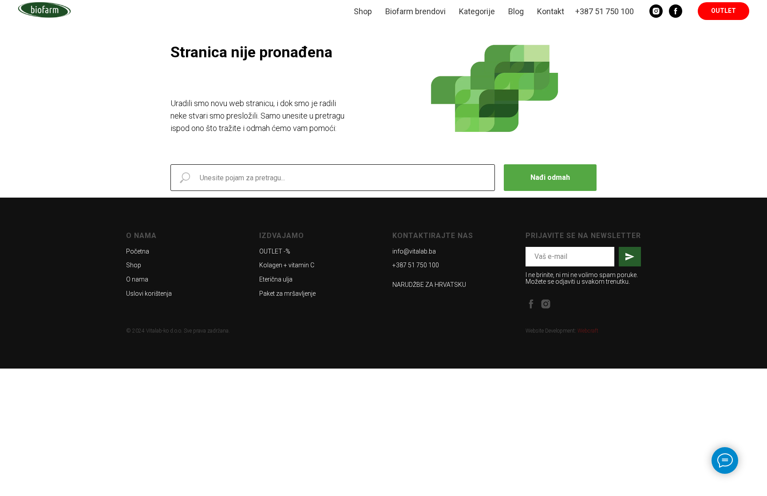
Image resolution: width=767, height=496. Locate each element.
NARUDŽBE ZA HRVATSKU (429, 284)
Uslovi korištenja (149, 293)
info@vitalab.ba (414, 251)
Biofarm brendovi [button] (415, 11)
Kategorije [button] (477, 11)
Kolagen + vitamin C (286, 265)
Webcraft (587, 331)
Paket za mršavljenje (287, 293)
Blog (516, 11)
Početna (137, 251)
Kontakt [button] (550, 11)
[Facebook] (675, 11)
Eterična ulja (276, 279)
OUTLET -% (274, 251)
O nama (137, 279)
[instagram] (545, 304)
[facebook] (531, 304)
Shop (363, 11)
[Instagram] (656, 11)
